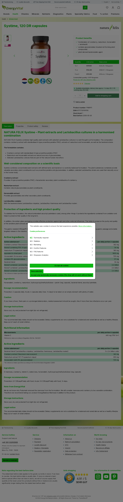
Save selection (36, 271)
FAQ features (38, 252)
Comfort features (40, 248)
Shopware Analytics (41, 255)
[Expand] (92, 237)
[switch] (31, 241)
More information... (85, 226)
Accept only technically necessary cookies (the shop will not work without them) (61, 275)
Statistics (37, 241)
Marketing (37, 245)
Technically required (41, 238)
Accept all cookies (61, 266)
